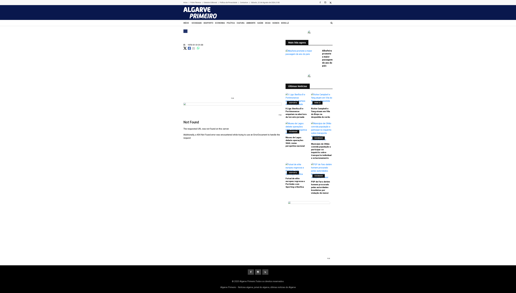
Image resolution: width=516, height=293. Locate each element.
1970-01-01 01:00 (195, 45)
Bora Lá (285, 23)
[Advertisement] (232, 77)
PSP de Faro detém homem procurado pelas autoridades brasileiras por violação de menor (320, 187)
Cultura (240, 23)
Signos (275, 23)
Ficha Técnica (195, 2)
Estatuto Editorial (210, 2)
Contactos (244, 2)
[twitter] (331, 3)
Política (231, 23)
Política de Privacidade (228, 2)
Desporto (208, 23)
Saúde (260, 23)
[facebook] (320, 3)
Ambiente (250, 23)
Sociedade (197, 23)
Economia (220, 23)
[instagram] (325, 3)
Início (185, 2)
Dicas (267, 23)
